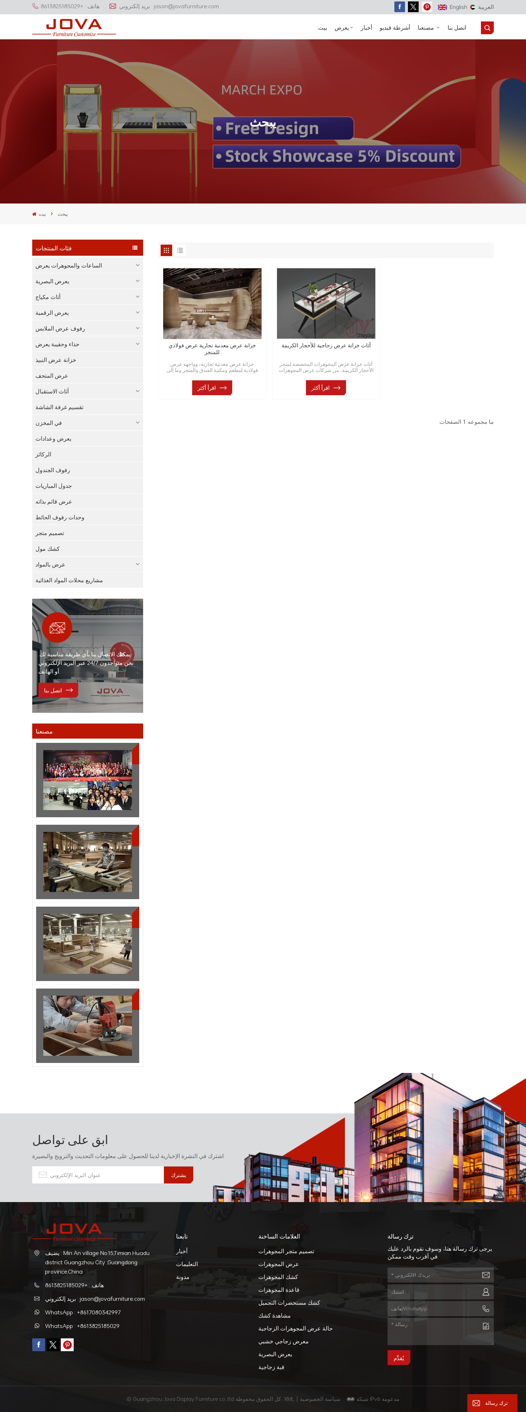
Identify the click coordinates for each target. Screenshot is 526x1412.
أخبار (366, 27)
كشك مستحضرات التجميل (289, 1302)
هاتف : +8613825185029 (70, 6)
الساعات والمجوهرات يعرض (68, 265)
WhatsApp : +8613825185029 (82, 1326)
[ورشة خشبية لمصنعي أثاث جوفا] (87, 944)
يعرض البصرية (52, 281)
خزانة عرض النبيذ (55, 360)
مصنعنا (426, 27)
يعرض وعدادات (53, 438)
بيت (322, 27)
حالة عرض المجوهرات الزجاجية (295, 1328)
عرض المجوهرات (278, 1264)
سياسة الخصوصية (321, 1399)
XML (289, 1399)
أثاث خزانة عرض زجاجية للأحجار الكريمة (326, 345)
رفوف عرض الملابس (60, 328)
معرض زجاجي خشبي (283, 1341)
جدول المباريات (53, 485)
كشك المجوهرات (278, 1277)
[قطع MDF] (87, 862)
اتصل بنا (457, 27)
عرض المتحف (51, 375)
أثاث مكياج (47, 297)
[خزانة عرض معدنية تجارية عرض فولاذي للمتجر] (212, 303)
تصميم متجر (49, 533)
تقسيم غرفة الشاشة (59, 407)
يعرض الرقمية (52, 312)
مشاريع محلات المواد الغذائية (69, 580)
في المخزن (48, 422)
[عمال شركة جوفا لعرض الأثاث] (87, 780)
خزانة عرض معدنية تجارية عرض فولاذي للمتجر (212, 349)
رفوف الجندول (52, 470)
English (458, 7)
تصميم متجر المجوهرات (286, 1251)
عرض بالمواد (50, 564)
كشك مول (47, 548)
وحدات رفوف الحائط (59, 517)
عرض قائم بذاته (53, 501)
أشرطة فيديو (395, 27)
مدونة (183, 1277)
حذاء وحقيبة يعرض (57, 344)
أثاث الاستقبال (52, 391)
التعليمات (187, 1264)
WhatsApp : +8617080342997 (83, 1312)
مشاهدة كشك (274, 1315)
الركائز (43, 454)
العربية (486, 7)
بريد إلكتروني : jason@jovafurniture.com (169, 6)
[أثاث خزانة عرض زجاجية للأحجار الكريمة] (326, 303)
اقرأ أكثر (207, 388)
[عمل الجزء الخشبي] (87, 1026)
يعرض (342, 27)
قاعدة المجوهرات (278, 1289)
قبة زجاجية (271, 1367)
